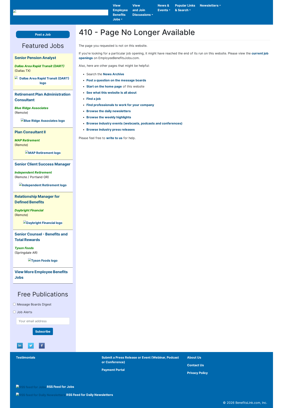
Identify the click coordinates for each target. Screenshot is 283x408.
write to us (114, 138)
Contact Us (195, 365)
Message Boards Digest (34, 304)
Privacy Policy (197, 373)
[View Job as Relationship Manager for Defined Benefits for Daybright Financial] (42, 222)
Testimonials (25, 357)
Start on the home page (104, 86)
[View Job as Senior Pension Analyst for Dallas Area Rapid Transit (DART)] (43, 80)
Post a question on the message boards (116, 80)
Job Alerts (24, 312)
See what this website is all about (111, 92)
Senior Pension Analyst (35, 57)
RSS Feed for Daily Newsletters (89, 395)
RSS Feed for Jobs (60, 387)
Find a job (93, 99)
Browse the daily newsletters (108, 111)
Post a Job (43, 34)
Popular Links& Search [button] (185, 7)
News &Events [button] (163, 7)
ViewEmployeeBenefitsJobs (120, 12)
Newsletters (209, 5)
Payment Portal (113, 370)
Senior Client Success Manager (42, 164)
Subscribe (42, 331)
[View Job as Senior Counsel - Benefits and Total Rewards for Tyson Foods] (43, 260)
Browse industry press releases (110, 129)
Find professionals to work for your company (120, 105)
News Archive (113, 74)
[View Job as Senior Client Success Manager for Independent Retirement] (43, 185)
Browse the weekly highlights (108, 117)
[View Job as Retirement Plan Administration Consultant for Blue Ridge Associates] (43, 120)
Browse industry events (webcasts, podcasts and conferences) (134, 123)
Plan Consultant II (30, 132)
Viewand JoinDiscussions (141, 10)
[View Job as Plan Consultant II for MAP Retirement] (43, 152)
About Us (194, 357)
